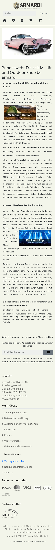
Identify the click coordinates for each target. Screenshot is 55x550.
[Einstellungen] (13, 20)
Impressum (10, 429)
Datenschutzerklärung (16, 418)
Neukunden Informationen (18, 466)
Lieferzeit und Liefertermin (18, 446)
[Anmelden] (48, 352)
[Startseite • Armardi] (27, 6)
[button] (49, 20)
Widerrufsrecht (12, 440)
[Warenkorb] (40, 20)
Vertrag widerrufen (14, 461)
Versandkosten (44, 526)
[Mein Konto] (22, 20)
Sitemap (8, 472)
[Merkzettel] (31, 20)
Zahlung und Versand (15, 412)
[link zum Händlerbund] (10, 513)
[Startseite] (4, 20)
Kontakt (8, 435)
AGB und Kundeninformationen (21, 423)
